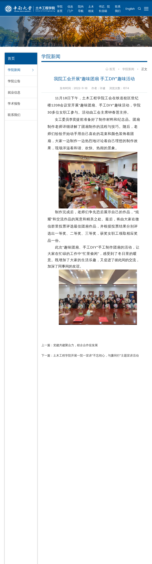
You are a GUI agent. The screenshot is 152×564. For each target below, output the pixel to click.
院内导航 (81, 9)
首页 (111, 69)
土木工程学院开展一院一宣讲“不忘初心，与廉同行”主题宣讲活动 (96, 355)
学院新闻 (128, 69)
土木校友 (91, 9)
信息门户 (70, 9)
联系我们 (118, 9)
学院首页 (60, 9)
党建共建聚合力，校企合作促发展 (75, 345)
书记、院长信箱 (104, 9)
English (130, 9)
